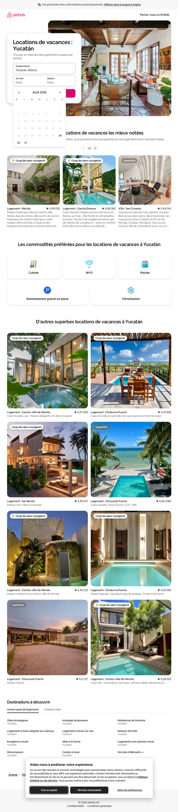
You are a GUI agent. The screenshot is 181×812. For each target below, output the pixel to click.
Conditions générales (99, 806)
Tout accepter (49, 790)
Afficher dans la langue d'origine (122, 4)
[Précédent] (83, 148)
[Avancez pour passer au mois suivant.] (60, 92)
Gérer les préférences (129, 790)
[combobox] (44, 70)
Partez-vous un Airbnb (154, 15)
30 (18, 142)
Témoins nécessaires (89, 790)
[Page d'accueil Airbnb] (16, 14)
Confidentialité (75, 806)
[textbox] (28, 82)
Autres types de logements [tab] (23, 709)
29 (60, 135)
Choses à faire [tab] (52, 709)
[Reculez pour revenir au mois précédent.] (19, 92)
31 (25, 142)
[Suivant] (95, 148)
